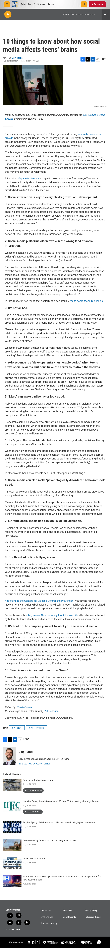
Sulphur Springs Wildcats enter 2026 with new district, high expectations (59, 822)
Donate (98, 4)
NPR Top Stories (36, 728)
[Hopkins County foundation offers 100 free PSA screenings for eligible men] (12, 806)
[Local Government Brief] (12, 863)
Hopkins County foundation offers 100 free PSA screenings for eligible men (61, 801)
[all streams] (106, 14)
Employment (47, 917)
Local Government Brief (34, 858)
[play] (8, 14)
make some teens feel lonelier (87, 300)
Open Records (69, 917)
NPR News (17, 728)
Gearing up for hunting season (38, 780)
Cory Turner (17, 57)
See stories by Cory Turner (34, 763)
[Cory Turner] (9, 756)
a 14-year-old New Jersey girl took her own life (52, 615)
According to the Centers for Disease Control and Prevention (39, 600)
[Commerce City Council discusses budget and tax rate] (12, 845)
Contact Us (46, 911)
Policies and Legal (93, 917)
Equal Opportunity (49, 923)
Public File (67, 911)
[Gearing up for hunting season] (12, 785)
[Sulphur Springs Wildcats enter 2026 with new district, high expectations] (12, 827)
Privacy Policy (91, 911)
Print (103, 58)
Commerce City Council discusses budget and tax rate (50, 840)
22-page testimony (28, 178)
